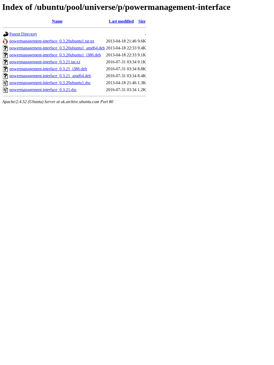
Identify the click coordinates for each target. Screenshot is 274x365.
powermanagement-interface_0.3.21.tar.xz (44, 62)
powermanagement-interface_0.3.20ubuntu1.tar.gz (51, 41)
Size (142, 21)
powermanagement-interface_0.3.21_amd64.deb (50, 75)
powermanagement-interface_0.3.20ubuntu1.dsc (50, 82)
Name (57, 21)
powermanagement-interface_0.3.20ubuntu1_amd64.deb (57, 48)
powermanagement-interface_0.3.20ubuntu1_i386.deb (55, 55)
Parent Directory (23, 34)
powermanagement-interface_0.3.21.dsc (43, 89)
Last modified (121, 21)
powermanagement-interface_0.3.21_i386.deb (48, 69)
